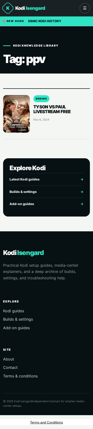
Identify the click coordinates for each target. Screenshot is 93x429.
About (8, 359)
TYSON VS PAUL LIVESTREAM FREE (52, 109)
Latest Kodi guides (46, 179)
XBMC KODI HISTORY (44, 21)
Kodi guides (13, 310)
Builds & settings (46, 192)
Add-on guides (46, 204)
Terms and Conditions (46, 422)
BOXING (41, 98)
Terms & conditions (20, 376)
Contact (10, 367)
